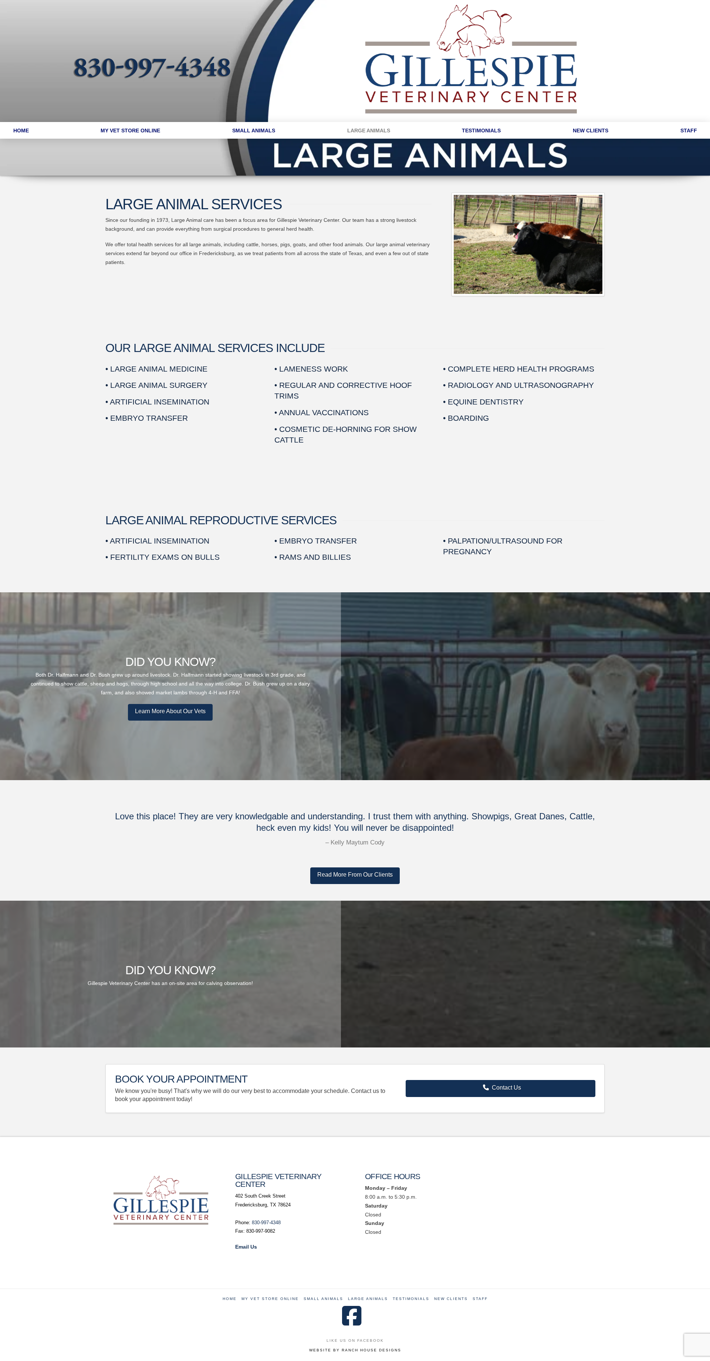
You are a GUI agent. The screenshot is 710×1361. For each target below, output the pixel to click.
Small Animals (323, 1299)
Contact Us (506, 1087)
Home (230, 1299)
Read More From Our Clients (355, 874)
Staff (480, 1299)
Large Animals (368, 1299)
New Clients (451, 1299)
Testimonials (411, 1299)
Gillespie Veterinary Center (278, 1180)
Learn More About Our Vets (170, 711)
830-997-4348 (266, 1222)
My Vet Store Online (270, 1299)
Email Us (246, 1247)
